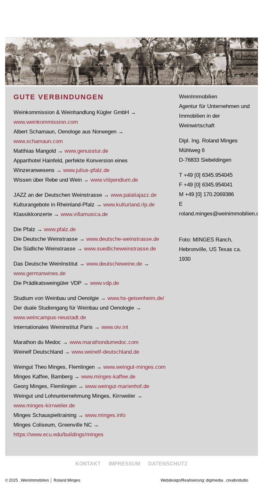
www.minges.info (105, 415)
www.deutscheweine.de (114, 264)
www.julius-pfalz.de (86, 170)
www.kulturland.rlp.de (129, 205)
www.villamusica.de (84, 214)
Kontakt (88, 463)
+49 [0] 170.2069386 (209, 194)
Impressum (124, 463)
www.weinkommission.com (45, 122)
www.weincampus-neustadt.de (49, 317)
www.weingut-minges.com (134, 367)
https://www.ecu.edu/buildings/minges (58, 434)
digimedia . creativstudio (227, 480)
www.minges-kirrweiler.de (44, 406)
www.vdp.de (104, 283)
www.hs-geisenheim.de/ (135, 298)
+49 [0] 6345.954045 (208, 175)
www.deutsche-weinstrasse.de (122, 239)
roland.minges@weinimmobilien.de (220, 214)
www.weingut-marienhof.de (117, 386)
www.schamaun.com (38, 141)
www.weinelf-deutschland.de (105, 352)
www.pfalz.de (60, 229)
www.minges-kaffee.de (108, 377)
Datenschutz (168, 463)
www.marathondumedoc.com (104, 342)
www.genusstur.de (86, 151)
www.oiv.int (114, 327)
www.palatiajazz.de (134, 195)
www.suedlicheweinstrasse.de (120, 249)
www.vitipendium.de (114, 180)
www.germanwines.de (39, 273)
